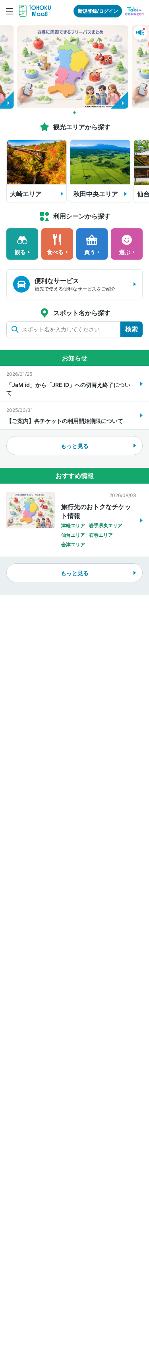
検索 (131, 329)
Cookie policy (43, 1256)
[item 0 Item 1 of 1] (74, 65)
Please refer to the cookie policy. (52, 1267)
